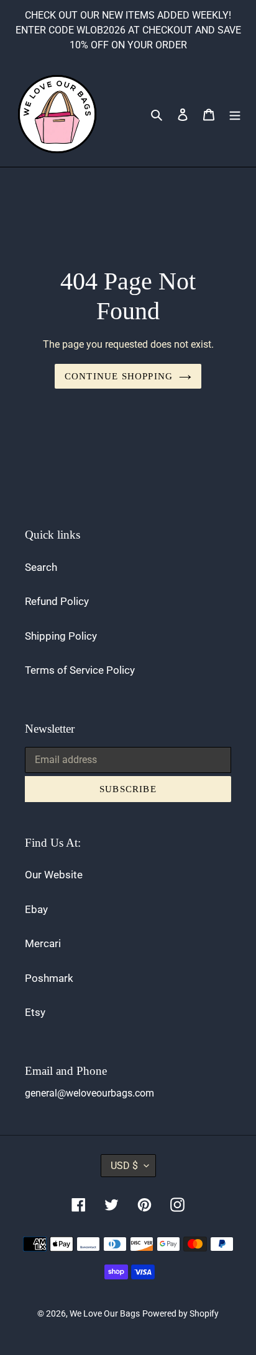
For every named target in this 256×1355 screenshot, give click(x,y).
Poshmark (49, 978)
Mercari (43, 943)
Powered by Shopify (180, 1313)
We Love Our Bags (105, 1313)
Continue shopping (119, 376)
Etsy (35, 1012)
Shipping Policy (61, 636)
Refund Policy (57, 601)
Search (41, 567)
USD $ (124, 1166)
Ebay (36, 909)
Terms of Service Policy (80, 670)
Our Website (54, 874)
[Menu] (235, 114)
